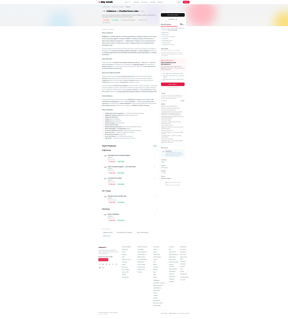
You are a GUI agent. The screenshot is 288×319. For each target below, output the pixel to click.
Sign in (179, 2)
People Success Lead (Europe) (117, 196)
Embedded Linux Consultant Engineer (119, 155)
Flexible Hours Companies (118, 6)
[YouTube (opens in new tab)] (103, 267)
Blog (170, 249)
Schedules (171, 279)
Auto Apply (152, 2)
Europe (155, 252)
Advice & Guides (173, 268)
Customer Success (126, 259)
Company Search (106, 6)
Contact (182, 271)
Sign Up (186, 2)
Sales (123, 257)
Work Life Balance (173, 254)
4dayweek (102, 247)
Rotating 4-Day (141, 267)
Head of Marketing (113, 214)
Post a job (182, 279)
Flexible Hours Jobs (108, 232)
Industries (171, 274)
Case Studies (172, 271)
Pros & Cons (144, 2)
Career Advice (172, 259)
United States (156, 254)
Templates (171, 281)
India (154, 262)
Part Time (140, 272)
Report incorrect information (173, 185)
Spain (154, 274)
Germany (155, 269)
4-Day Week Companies (159, 282)
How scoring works (172, 29)
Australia (155, 267)
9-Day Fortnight (141, 254)
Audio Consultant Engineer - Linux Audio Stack (122, 166)
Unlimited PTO (156, 300)
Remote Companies (158, 285)
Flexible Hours (141, 262)
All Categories (125, 277)
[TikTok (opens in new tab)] (109, 264)
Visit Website (175, 20)
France (155, 277)
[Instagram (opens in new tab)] (106, 264)
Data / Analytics (125, 269)
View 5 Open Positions (172, 14)
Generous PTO (141, 269)
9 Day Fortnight (157, 305)
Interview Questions (173, 262)
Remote (155, 249)
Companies (136, 2)
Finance (124, 264)
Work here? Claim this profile (173, 182)
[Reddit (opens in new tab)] (99, 267)
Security (124, 274)
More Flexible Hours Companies (124, 232)
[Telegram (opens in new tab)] (116, 264)
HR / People (125, 267)
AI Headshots (183, 252)
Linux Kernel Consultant (115, 178)
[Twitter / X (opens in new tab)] (99, 264)
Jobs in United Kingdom (142, 232)
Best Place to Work (158, 303)
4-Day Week (140, 249)
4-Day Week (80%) (142, 259)
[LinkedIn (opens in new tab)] (103, 264)
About (181, 268)
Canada (155, 259)
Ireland (155, 264)
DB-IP (106, 314)
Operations (124, 262)
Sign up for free (103, 259)
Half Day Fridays (141, 257)
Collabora (110, 157)
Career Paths (172, 276)
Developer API (183, 274)
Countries (182, 266)
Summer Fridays (141, 264)
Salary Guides (172, 257)
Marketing (124, 254)
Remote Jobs (106, 235)
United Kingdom (157, 257)
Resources (160, 2)
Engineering (125, 249)
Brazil (154, 272)
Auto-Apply (183, 249)
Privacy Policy (164, 313)
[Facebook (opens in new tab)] (113, 264)
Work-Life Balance (142, 252)
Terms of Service (173, 313)
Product (124, 252)
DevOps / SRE (125, 272)
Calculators (183, 261)
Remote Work (172, 252)
